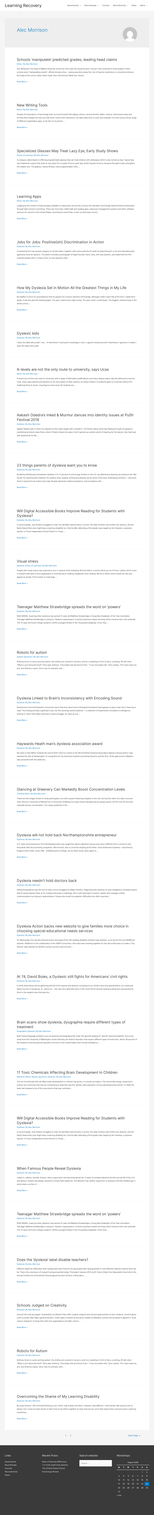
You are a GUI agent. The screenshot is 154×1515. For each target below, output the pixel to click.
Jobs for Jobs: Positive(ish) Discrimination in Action (60, 242)
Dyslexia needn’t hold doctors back (47, 880)
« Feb (119, 1495)
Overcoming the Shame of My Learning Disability (58, 1396)
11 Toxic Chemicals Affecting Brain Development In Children (67, 1072)
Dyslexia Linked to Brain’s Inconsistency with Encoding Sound (69, 698)
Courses (105, 5)
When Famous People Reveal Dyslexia (49, 1168)
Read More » (22, 81)
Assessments (73, 5)
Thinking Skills (23, 794)
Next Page (134, 1435)
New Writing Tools (32, 105)
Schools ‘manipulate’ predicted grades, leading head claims (67, 59)
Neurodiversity (119, 5)
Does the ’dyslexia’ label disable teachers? (52, 1259)
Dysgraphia (21, 1031)
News (134, 5)
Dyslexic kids (28, 333)
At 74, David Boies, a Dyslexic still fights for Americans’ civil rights (72, 976)
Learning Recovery (23, 5)
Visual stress (27, 561)
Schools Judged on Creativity (42, 1305)
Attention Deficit (24, 1077)
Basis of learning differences (54, 1462)
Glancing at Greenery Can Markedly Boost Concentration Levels (71, 789)
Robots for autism (32, 652)
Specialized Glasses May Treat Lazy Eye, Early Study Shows (67, 151)
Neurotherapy (90, 5)
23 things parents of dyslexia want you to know (57, 465)
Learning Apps (29, 196)
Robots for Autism (32, 1351)
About (142, 5)
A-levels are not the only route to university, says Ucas (63, 369)
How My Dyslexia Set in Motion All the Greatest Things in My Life (71, 288)
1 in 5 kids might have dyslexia (55, 1465)
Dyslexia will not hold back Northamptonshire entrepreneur (67, 835)
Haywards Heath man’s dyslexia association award (60, 744)
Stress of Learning (24, 155)
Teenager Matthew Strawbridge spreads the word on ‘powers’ (69, 607)
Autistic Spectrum (24, 657)
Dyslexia (20, 246)
